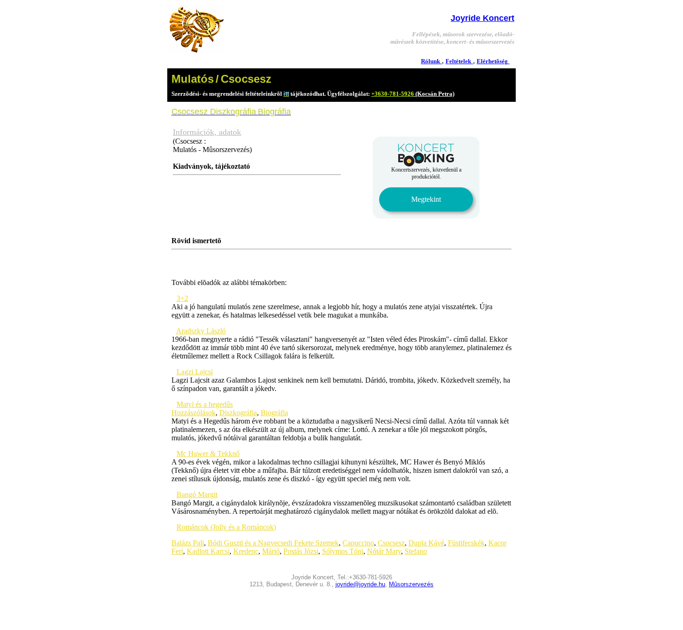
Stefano (416, 551)
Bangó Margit (197, 494)
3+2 (182, 298)
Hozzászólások (193, 413)
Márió (271, 551)
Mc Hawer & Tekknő (208, 454)
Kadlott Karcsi (208, 551)
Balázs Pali (187, 543)
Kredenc (245, 551)
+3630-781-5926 (392, 93)
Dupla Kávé (426, 543)
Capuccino (358, 543)
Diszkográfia (238, 413)
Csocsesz (391, 543)
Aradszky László (201, 331)
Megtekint (426, 199)
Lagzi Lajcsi (195, 372)
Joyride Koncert (482, 18)
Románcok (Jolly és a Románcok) (226, 527)
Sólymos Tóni (342, 551)
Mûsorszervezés (411, 584)
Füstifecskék (466, 543)
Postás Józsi (300, 551)
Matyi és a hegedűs (205, 404)
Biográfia (274, 413)
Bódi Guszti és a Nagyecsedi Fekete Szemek (273, 543)
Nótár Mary (384, 551)
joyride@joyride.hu (360, 584)
